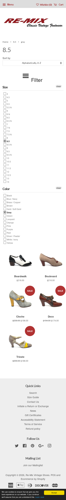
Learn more (39, 497)
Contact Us (33, 401)
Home (5, 42)
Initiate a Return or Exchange (33, 406)
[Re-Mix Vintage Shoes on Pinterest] (32, 446)
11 (7, 164)
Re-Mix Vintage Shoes (37, 475)
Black (9, 195)
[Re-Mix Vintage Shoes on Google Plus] (40, 446)
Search (33, 392)
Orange (10, 222)
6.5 (8, 117)
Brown (9, 205)
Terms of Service (33, 424)
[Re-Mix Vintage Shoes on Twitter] (17, 446)
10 (7, 158)
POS (53, 475)
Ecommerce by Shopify (33, 479)
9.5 (8, 151)
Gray (9, 212)
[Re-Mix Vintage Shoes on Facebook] (25, 446)
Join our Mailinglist (33, 465)
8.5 (14, 42)
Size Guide (33, 397)
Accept (54, 492)
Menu (10, 4)
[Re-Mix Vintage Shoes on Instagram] (49, 446)
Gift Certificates (33, 415)
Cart (60, 4)
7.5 (8, 131)
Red (8, 232)
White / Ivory (12, 239)
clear (58, 86)
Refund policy (33, 428)
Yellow (9, 242)
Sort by (6, 58)
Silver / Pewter (13, 236)
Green (9, 215)
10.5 (8, 161)
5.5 (8, 104)
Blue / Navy (11, 198)
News (33, 410)
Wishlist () (45, 4)
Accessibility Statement (33, 419)
